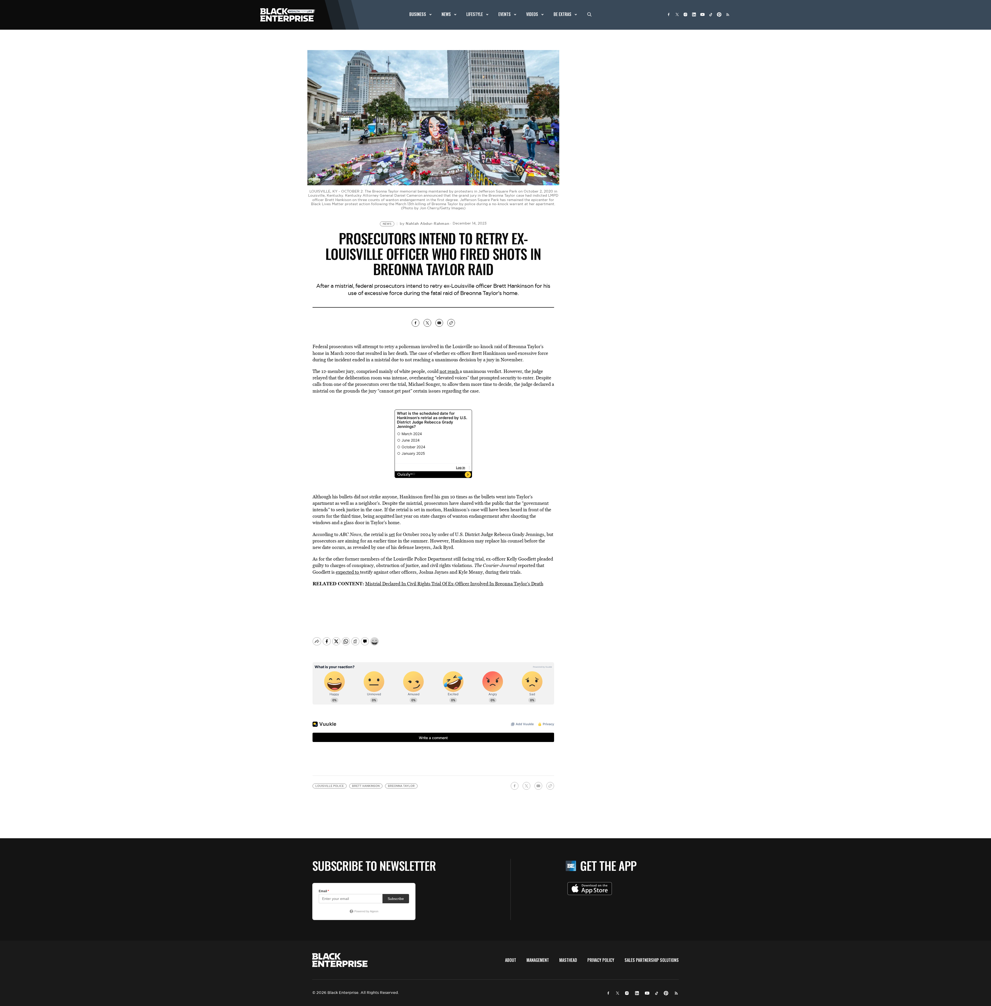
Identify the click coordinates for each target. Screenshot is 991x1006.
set (392, 534)
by (424, 223)
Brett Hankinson (366, 786)
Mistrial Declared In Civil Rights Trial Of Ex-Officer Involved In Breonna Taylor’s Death (454, 583)
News (387, 224)
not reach (449, 371)
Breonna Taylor (401, 786)
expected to (348, 572)
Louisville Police (329, 786)
